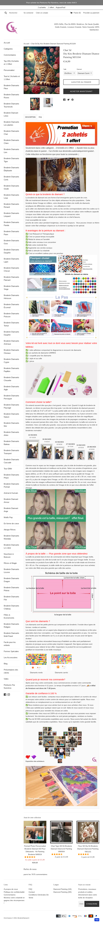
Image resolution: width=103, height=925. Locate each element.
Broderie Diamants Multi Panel (11, 634)
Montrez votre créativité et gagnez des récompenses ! (14, 900)
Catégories (8, 49)
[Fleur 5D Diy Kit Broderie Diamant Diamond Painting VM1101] (87, 832)
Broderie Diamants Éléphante (11, 169)
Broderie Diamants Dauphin (11, 251)
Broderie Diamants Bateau (11, 442)
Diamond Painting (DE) (62, 892)
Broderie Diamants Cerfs (11, 178)
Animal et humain (11, 493)
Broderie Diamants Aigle (11, 388)
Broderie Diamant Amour (11, 500)
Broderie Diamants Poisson (11, 315)
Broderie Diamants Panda (11, 223)
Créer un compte (42, 13)
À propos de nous (11, 889)
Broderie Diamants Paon (11, 232)
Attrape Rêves (10, 530)
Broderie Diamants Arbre (11, 433)
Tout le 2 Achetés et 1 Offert (12, 77)
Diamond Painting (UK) (62, 889)
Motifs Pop (8, 517)
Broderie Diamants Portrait (11, 485)
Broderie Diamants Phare (11, 476)
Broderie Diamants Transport (11, 451)
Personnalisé (9, 70)
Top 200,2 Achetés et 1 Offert (11, 62)
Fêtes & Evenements (9, 616)
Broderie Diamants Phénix (11, 589)
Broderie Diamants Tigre (11, 159)
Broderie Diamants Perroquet (11, 397)
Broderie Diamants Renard (11, 205)
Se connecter (28, 13)
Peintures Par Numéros (9, 686)
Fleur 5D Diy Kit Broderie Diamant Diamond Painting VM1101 (87, 849)
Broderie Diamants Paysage (11, 406)
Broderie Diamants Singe (11, 287)
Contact (32, 892)
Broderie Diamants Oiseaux (11, 351)
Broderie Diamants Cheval (11, 269)
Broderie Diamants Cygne (11, 360)
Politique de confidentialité (14, 892)
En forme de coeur (11, 523)
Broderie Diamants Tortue (11, 324)
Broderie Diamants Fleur (11, 86)
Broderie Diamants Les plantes (11, 123)
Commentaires (10, 55)
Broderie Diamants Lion (11, 150)
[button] (30, 857)
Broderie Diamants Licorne (11, 570)
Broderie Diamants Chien (11, 141)
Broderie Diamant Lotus (11, 114)
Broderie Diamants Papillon (11, 369)
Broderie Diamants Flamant (11, 278)
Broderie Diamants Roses (11, 96)
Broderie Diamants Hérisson (11, 296)
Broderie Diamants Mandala (11, 537)
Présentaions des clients (11, 671)
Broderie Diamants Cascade (11, 461)
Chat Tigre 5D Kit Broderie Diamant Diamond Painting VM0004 (61, 849)
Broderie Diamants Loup (11, 196)
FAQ (40, 117)
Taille (64, 69)
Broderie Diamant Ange (11, 509)
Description (30, 117)
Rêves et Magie (10, 563)
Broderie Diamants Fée (11, 598)
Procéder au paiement (91, 13)
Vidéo (6, 679)
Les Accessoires (10, 657)
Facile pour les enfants (10, 643)
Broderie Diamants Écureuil (11, 305)
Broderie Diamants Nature (11, 415)
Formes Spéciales (11, 651)
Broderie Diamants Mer (11, 424)
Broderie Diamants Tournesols (11, 105)
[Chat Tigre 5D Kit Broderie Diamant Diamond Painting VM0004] (61, 832)
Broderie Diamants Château (11, 607)
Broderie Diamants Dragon (11, 579)
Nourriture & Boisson (9, 555)
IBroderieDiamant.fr (23, 918)
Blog (5, 664)
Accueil (7, 43)
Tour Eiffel (8, 469)
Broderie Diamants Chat (11, 132)
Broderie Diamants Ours (11, 242)
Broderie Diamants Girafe (11, 187)
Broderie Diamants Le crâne (11, 546)
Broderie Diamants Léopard (11, 214)
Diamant (79, 69)
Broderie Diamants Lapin (11, 260)
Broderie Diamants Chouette (11, 378)
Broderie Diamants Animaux (11, 342)
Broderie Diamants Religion (11, 625)
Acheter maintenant (81, 91)
